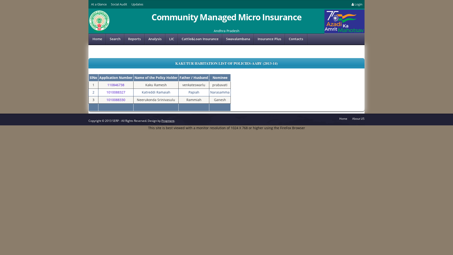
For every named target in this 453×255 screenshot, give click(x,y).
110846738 (115, 85)
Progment (167, 121)
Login (358, 4)
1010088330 (115, 100)
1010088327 (115, 92)
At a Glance (99, 4)
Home (97, 39)
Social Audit (119, 4)
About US (358, 119)
